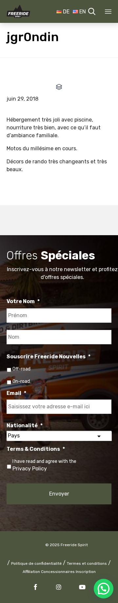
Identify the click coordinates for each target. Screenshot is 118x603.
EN (82, 11)
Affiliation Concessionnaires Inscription (59, 571)
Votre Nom (23, 301)
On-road (21, 381)
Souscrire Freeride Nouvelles (48, 356)
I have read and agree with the (44, 465)
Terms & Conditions (36, 449)
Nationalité (25, 425)
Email (16, 393)
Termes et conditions (87, 563)
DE (65, 11)
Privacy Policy (29, 468)
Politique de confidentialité (36, 563)
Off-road (21, 369)
